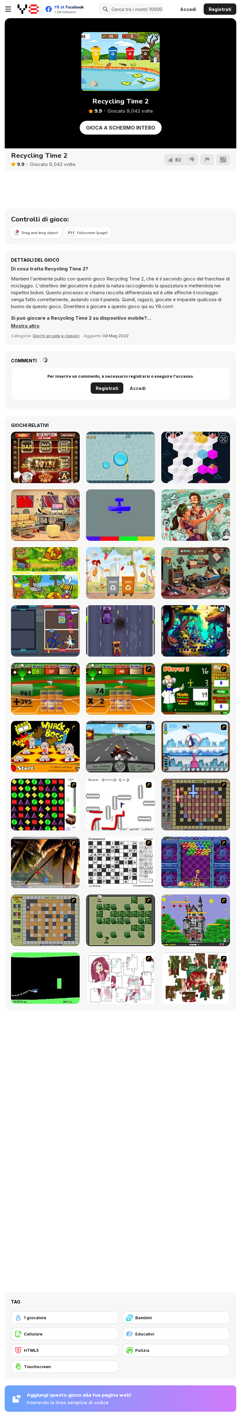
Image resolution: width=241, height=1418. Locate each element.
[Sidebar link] (8, 9)
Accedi (188, 9)
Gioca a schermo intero (120, 128)
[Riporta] (207, 159)
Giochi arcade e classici (56, 335)
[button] (25, 326)
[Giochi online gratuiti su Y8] (28, 9)
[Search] (104, 9)
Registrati (220, 9)
